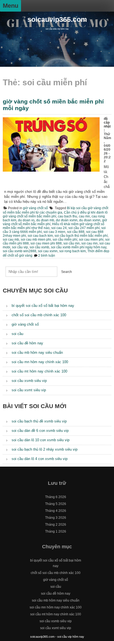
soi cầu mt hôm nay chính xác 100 (39, 371)
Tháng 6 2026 (55, 497)
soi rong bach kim (72, 251)
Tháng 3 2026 (55, 518)
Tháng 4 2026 (55, 511)
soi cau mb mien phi (36, 239)
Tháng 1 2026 (55, 531)
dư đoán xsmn (66, 220)
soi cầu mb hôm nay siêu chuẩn (37, 352)
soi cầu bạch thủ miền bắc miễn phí (81, 236)
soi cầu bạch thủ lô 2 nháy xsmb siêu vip (44, 449)
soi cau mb (11, 239)
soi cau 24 (59, 228)
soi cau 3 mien (54, 232)
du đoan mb (45, 220)
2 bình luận (46, 255)
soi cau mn (89, 243)
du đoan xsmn (89, 220)
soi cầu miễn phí (65, 239)
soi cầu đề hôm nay (27, 343)
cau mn (84, 216)
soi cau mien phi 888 (46, 243)
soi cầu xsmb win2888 (19, 251)
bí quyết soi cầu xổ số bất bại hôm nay (43, 306)
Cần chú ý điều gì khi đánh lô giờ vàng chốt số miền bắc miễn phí (55, 214)
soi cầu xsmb (39, 247)
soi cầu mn (71, 243)
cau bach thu (67, 216)
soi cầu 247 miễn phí (84, 228)
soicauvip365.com (57, 19)
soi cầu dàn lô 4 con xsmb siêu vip (40, 459)
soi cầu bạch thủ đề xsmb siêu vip (39, 421)
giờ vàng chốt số (35, 208)
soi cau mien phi (91, 239)
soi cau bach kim (40, 236)
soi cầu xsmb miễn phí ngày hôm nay (78, 247)
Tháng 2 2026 (55, 524)
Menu (10, 5)
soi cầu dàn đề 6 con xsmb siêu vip (40, 431)
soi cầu (17, 334)
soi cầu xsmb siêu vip (29, 381)
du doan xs (26, 220)
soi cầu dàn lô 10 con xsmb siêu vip (40, 440)
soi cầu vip (20, 247)
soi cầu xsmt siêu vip (29, 390)
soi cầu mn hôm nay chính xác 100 (40, 362)
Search (66, 272)
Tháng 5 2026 (55, 504)
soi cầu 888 (75, 232)
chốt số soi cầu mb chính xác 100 (39, 315)
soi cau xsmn (48, 251)
